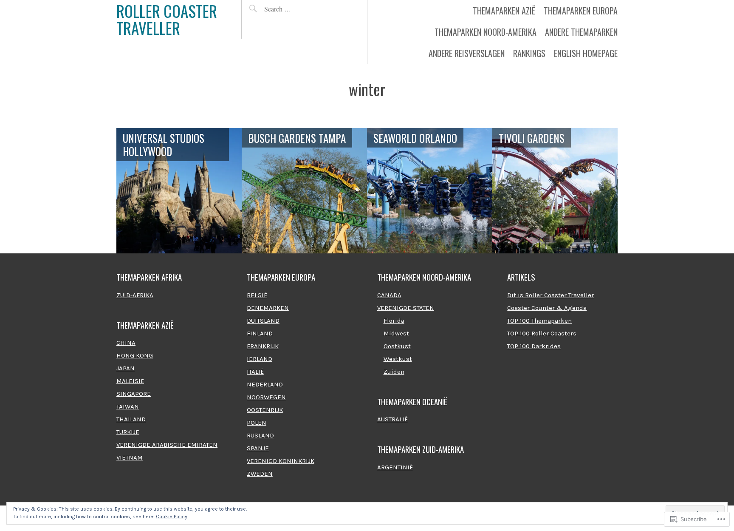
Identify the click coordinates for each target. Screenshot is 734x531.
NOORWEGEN (266, 397)
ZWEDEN (260, 473)
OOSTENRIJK (265, 410)
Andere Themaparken (581, 32)
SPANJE (258, 448)
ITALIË (255, 371)
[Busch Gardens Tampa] (304, 190)
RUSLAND (260, 435)
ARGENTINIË (395, 467)
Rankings (529, 53)
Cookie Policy (171, 517)
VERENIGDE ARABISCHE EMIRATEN (166, 445)
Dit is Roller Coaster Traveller (550, 295)
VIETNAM (129, 457)
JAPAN (125, 368)
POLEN (256, 422)
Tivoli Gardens (532, 138)
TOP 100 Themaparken (539, 320)
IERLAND (259, 359)
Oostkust (397, 346)
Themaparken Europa (581, 10)
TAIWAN (127, 406)
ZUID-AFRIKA (134, 295)
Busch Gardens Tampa (297, 138)
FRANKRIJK (263, 346)
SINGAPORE (133, 394)
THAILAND (131, 419)
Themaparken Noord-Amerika (485, 32)
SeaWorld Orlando (415, 138)
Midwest (396, 333)
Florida (394, 320)
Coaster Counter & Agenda (547, 308)
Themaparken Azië (504, 10)
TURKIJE (127, 432)
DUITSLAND (263, 320)
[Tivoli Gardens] (555, 190)
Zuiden (394, 371)
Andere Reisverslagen (467, 53)
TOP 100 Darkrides (534, 346)
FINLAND (260, 333)
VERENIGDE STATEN (405, 308)
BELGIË (257, 295)
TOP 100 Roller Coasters (541, 333)
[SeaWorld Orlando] (429, 190)
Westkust (398, 359)
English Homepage (586, 53)
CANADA (389, 295)
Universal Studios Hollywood (163, 144)
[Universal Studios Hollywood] (179, 190)
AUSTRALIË (392, 419)
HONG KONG (134, 355)
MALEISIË (130, 381)
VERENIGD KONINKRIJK (280, 461)
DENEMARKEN (268, 308)
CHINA (126, 342)
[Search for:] (297, 8)
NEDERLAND (265, 384)
